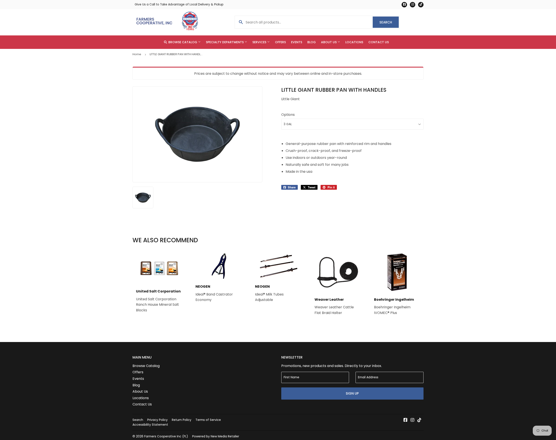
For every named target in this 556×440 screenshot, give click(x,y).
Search (389, 22)
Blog (311, 42)
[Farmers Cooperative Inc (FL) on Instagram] (412, 420)
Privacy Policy (157, 420)
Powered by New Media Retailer (215, 436)
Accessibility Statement (150, 424)
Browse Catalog (182, 42)
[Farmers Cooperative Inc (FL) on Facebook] (405, 420)
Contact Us (378, 42)
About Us (329, 42)
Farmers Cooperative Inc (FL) (166, 436)
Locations (354, 42)
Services (259, 42)
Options (288, 114)
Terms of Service (208, 420)
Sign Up (352, 393)
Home (136, 54)
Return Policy (181, 420)
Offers (280, 42)
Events (296, 42)
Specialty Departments (225, 42)
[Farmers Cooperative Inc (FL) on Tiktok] (419, 420)
